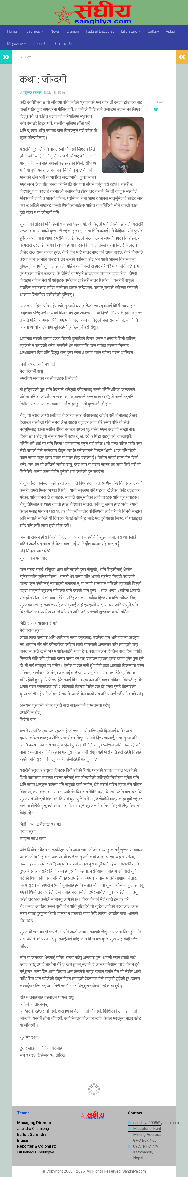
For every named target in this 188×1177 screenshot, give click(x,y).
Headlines (32, 31)
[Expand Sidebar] (6, 57)
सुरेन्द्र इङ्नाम (33, 92)
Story (25, 57)
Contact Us (64, 43)
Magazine (15, 43)
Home (12, 31)
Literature (129, 31)
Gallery (153, 31)
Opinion (73, 31)
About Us (40, 43)
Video (170, 31)
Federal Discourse (100, 31)
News (55, 31)
